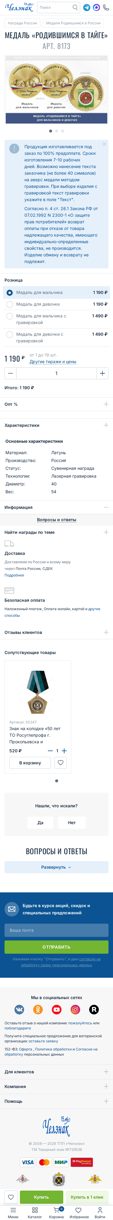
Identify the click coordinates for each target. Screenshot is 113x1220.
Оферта (26, 1049)
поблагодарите (18, 1028)
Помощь (13, 1101)
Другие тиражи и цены (53, 361)
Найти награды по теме (30, 532)
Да (40, 822)
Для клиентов (19, 1071)
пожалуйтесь (80, 1023)
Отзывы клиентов (23, 632)
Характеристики (22, 425)
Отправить (56, 946)
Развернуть (54, 867)
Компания (15, 1086)
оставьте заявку (43, 1041)
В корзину (30, 762)
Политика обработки (54, 1049)
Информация (19, 507)
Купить (41, 1197)
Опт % (11, 404)
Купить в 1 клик (87, 1197)
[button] (56, 780)
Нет (72, 822)
